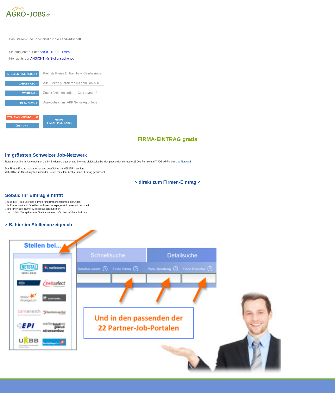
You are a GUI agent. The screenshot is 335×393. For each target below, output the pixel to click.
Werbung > (30, 93)
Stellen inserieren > (22, 74)
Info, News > (29, 103)
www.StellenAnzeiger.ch (28, 20)
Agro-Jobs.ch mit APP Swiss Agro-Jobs (70, 102)
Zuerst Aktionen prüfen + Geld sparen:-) (70, 92)
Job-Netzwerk (184, 161)
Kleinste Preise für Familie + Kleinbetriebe (72, 73)
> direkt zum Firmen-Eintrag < (167, 182)
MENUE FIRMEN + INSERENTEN (59, 121)
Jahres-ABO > (28, 83)
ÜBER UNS (22, 125)
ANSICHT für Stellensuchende (52, 58)
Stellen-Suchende (19, 117)
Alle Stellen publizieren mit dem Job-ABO (71, 83)
